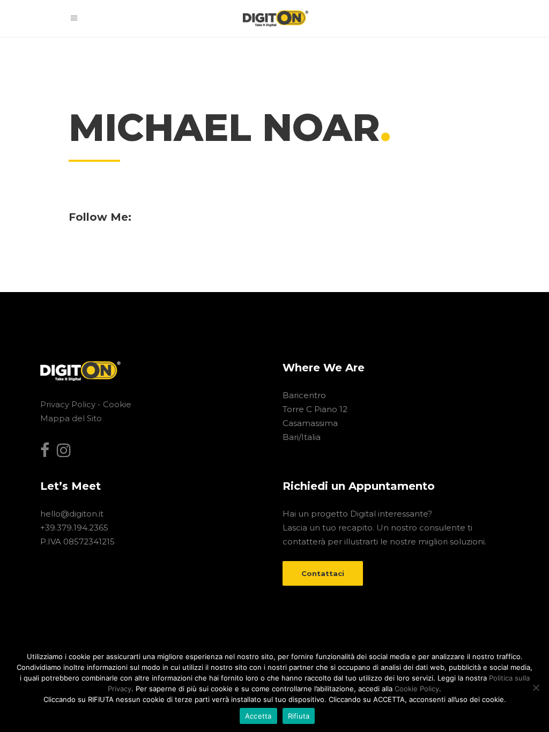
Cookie (117, 404)
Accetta (258, 716)
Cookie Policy (417, 688)
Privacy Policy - (71, 404)
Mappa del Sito (71, 418)
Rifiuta (299, 716)
